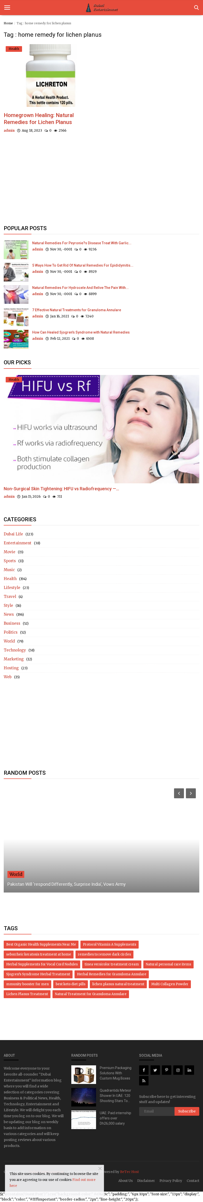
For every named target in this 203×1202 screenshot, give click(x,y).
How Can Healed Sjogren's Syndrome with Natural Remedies (81, 332)
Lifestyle (12, 587)
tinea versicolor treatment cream (112, 964)
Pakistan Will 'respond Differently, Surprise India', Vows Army (66, 884)
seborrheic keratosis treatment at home (38, 954)
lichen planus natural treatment (118, 984)
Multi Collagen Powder (169, 984)
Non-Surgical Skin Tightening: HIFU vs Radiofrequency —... (61, 488)
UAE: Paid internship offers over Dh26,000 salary (115, 1118)
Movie (9, 552)
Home (8, 23)
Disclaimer (146, 1181)
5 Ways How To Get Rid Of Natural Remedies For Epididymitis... (82, 265)
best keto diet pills (70, 984)
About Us (125, 1181)
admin (9, 130)
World (9, 641)
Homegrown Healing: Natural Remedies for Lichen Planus (39, 118)
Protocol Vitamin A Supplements (109, 944)
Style (8, 605)
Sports (10, 560)
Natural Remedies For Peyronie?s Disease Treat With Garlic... (81, 243)
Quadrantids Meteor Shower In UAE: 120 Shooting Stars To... (115, 1095)
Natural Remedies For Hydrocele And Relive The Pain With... (80, 288)
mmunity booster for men (27, 984)
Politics (11, 632)
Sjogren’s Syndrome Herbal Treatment (38, 974)
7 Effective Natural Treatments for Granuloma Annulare (76, 310)
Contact (193, 1181)
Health (10, 578)
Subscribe (187, 1111)
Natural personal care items (168, 964)
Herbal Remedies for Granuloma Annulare (111, 974)
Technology (15, 650)
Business (12, 623)
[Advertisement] (101, 183)
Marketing (14, 659)
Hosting (11, 668)
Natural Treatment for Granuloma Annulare (91, 994)
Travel (10, 596)
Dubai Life (13, 534)
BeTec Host (129, 1172)
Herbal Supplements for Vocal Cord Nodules (42, 964)
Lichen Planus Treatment (27, 994)
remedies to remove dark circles (104, 954)
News (9, 614)
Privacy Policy (170, 1181)
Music (9, 569)
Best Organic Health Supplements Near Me (41, 944)
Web (8, 677)
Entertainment (17, 543)
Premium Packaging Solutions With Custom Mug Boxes (115, 1073)
